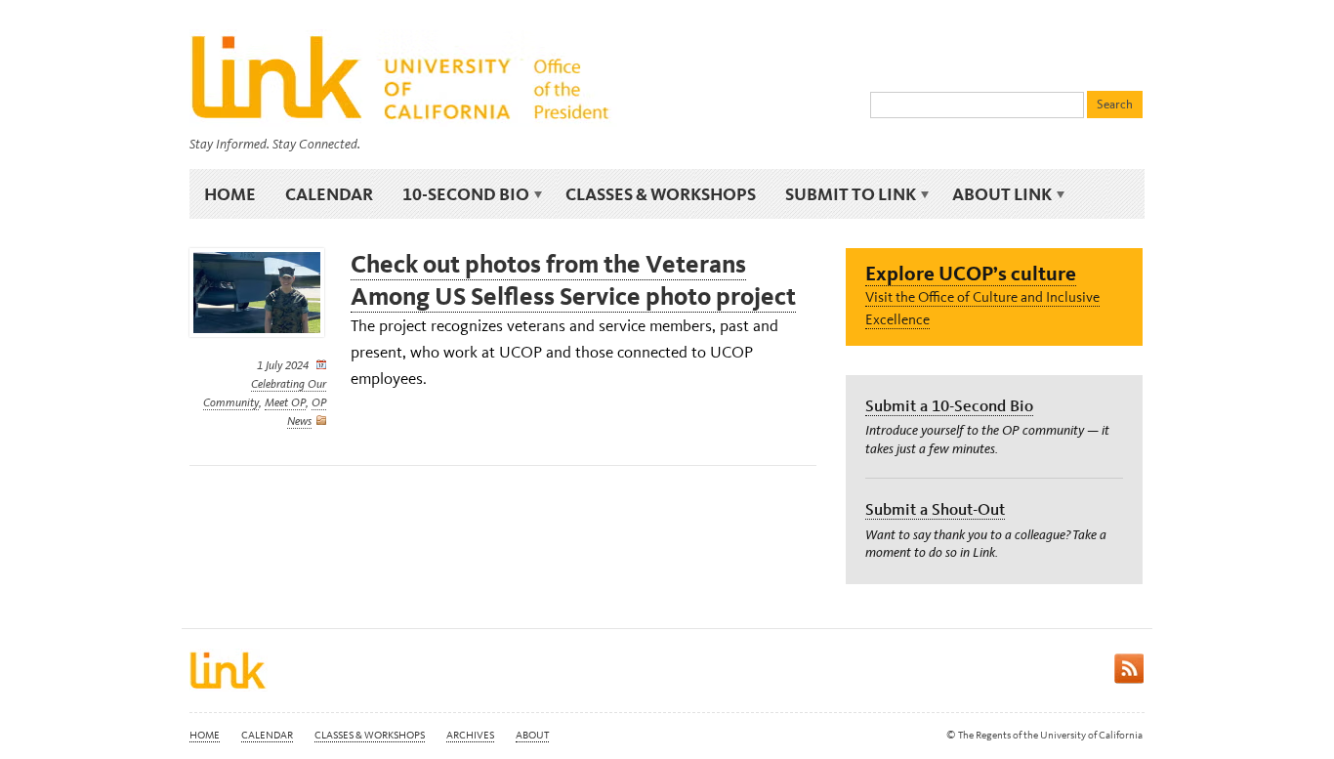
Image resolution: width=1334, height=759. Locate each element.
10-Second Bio (458, 194)
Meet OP (285, 402)
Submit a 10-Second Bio (949, 405)
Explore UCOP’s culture (970, 273)
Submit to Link (843, 194)
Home (230, 194)
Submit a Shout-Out (935, 509)
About (532, 735)
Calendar (329, 194)
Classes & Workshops (660, 194)
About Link (995, 194)
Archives (470, 735)
